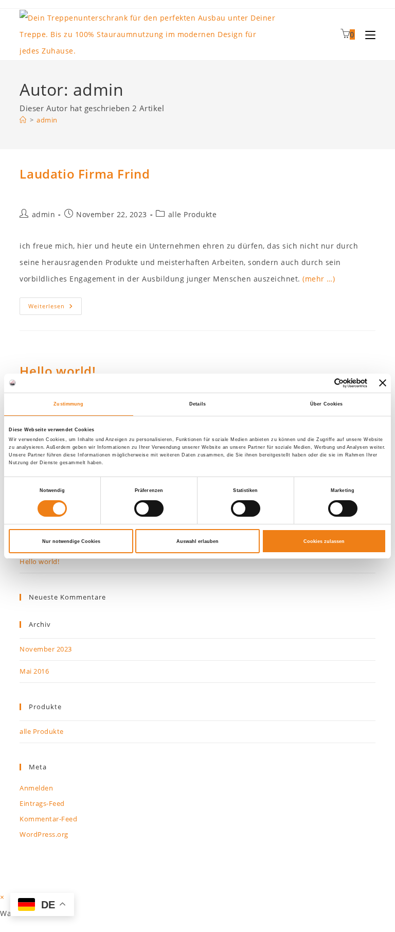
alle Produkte (192, 214)
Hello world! (58, 370)
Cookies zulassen (324, 541)
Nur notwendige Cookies (71, 541)
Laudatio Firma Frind (85, 173)
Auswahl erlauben (197, 541)
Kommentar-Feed (48, 818)
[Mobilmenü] (366, 34)
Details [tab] (197, 404)
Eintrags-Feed (42, 803)
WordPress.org (44, 834)
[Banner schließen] (382, 382)
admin (47, 120)
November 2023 (46, 649)
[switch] (149, 508)
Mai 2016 (34, 671)
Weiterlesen (55, 308)
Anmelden (36, 788)
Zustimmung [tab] (68, 404)
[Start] (23, 120)
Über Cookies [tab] (326, 404)
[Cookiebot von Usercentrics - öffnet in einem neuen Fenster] (322, 383)
